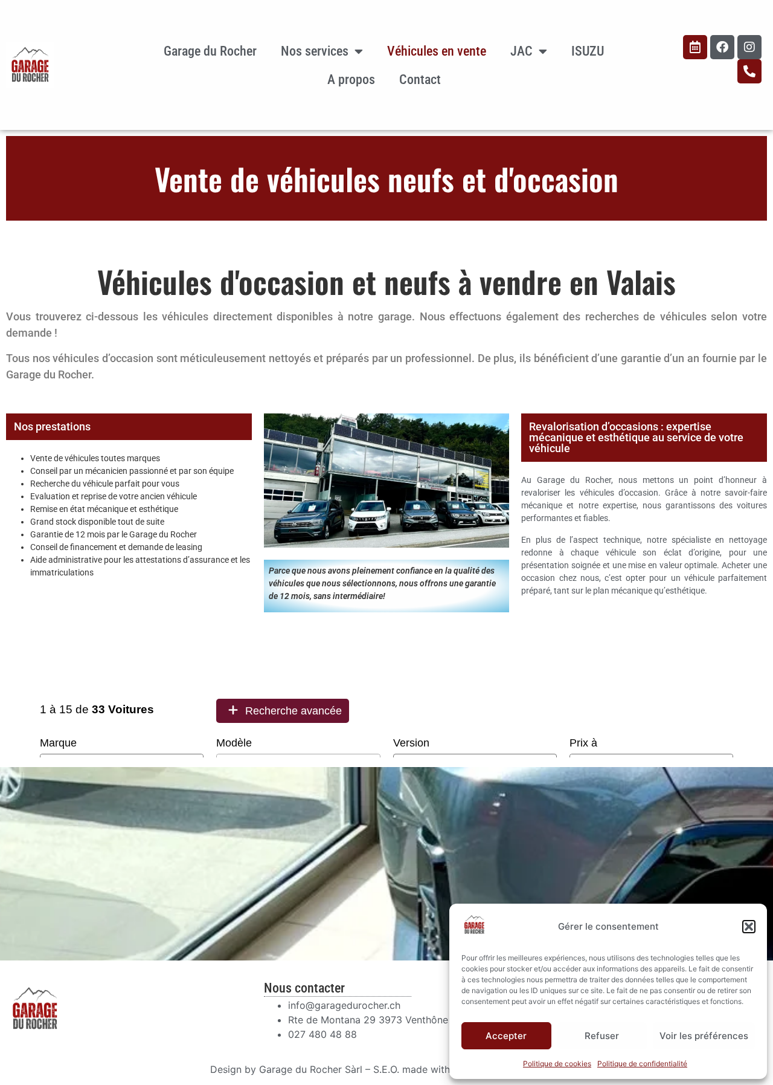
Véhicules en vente (436, 51)
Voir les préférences (703, 1035)
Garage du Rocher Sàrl (310, 1069)
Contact (420, 79)
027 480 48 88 (322, 1034)
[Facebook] (722, 47)
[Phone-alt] (749, 71)
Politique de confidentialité (642, 1063)
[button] (749, 927)
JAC (521, 51)
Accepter (506, 1035)
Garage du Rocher (210, 51)
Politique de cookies (557, 1063)
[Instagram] (749, 47)
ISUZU (587, 51)
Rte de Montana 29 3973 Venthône (368, 1020)
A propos (351, 79)
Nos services (314, 51)
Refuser (602, 1035)
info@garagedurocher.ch (344, 1005)
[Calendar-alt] (695, 47)
